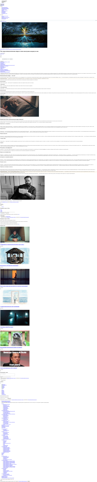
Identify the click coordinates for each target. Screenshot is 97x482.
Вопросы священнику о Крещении (7, 465)
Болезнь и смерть (5, 435)
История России (5, 433)
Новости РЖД (3, 427)
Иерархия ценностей (3, 67)
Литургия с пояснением (6, 474)
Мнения (3, 453)
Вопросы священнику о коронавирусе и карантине (10, 464)
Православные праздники (5, 410)
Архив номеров (4, 394)
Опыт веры (4, 429)
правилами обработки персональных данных (18, 399)
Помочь (3, 5)
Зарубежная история (6, 434)
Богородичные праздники (6, 413)
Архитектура (5, 440)
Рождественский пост (6, 456)
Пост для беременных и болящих (7, 459)
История (3, 431)
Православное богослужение (5, 17)
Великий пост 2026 (5, 457)
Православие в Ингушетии (6, 450)
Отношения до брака (6, 437)
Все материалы (6, 49)
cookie (9, 402)
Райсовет (3, 16)
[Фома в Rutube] (3, 387)
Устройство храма (5, 419)
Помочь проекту (2, 215)
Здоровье (1, 68)
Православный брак (6, 438)
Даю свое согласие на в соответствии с (15, 217)
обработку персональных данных (11, 217)
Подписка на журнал (4, 13)
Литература (4, 441)
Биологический (2, 62)
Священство (5, 473)
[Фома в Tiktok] (3, 386)
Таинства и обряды (4, 468)
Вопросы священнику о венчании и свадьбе (9, 461)
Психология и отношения (5, 8)
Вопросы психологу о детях (7, 424)
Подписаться (9, 398)
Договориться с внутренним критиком (5, 70)
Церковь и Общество (4, 477)
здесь (18, 214)
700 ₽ (1, 209)
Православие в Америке (6, 447)
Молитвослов (3, 11)
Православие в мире (4, 446)
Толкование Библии (5, 408)
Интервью (3, 452)
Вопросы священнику (5, 10)
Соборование (5, 472)
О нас (2, 389)
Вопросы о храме (5, 467)
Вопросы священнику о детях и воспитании (9, 462)
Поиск (2, 2)
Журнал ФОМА (2, 49)
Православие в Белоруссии (6, 448)
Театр (4, 444)
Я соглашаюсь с (5, 216)
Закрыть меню (2, 4)
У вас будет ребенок (5, 423)
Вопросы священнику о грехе (7, 463)
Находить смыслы (2, 71)
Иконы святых (5, 416)
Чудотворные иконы (6, 417)
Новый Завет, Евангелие (6, 404)
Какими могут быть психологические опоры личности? (7, 65)
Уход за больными (5, 436)
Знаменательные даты (6, 432)
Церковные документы (5, 476)
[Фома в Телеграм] (3, 385)
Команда (3, 392)
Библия (3, 403)
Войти (5, 21)
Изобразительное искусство (7, 443)
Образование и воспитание (5, 426)
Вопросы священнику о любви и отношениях (9, 466)
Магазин (3, 390)
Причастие (4, 469)
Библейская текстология (6, 406)
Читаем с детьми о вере (6, 420)
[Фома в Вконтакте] (3, 384)
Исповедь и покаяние (6, 470)
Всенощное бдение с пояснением (7, 475)
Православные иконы (4, 414)
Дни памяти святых (5, 412)
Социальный (2, 63)
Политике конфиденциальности (23, 481)
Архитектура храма (5, 418)
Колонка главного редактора (5, 425)
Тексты (3, 206)
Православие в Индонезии (6, 451)
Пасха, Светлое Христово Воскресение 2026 (9, 411)
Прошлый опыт (2, 66)
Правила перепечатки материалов (6, 401)
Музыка (4, 442)
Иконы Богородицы (5, 415)
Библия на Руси (5, 409)
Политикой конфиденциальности (24, 217)
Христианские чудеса (6, 430)
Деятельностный (2, 64)
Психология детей (5, 421)
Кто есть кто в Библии (6, 405)
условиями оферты (7, 216)
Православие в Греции (6, 449)
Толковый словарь (5, 445)
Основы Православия (4, 7)
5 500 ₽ (1, 211)
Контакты (3, 391)
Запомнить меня (3, 380)
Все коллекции (4, 18)
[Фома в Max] (3, 388)
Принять (29, 481)
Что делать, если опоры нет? (4, 69)
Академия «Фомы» (4, 9)
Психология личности (18, 49)
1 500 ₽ (1, 210)
